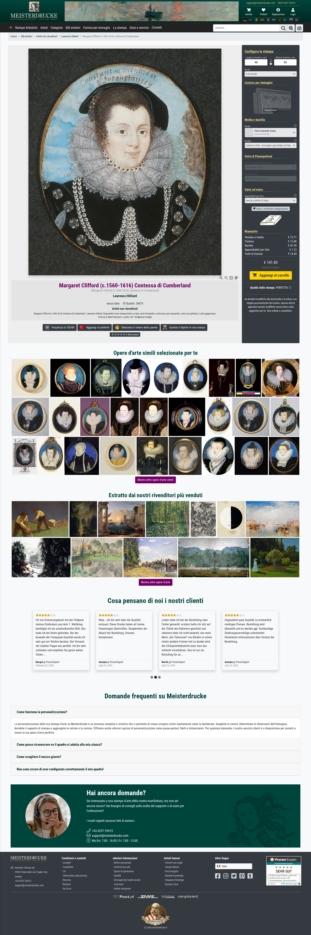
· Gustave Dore (171, 884)
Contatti (157, 27)
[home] (11, 27)
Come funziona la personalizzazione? (42, 712)
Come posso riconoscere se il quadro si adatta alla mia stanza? (59, 744)
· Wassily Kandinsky (173, 875)
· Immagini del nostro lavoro (127, 880)
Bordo (247, 69)
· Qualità (117, 875)
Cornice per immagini (96, 28)
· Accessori (118, 884)
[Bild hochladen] (299, 28)
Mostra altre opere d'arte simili (155, 480)
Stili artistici (73, 28)
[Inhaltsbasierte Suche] (291, 28)
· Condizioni (67, 867)
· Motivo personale (122, 862)
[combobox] (271, 74)
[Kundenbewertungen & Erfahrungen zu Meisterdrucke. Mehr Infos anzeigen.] (283, 870)
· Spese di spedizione (123, 871)
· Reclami (66, 884)
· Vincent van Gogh (173, 862)
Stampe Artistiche (26, 28)
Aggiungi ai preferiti (96, 327)
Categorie (57, 28)
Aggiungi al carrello (273, 275)
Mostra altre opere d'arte (155, 582)
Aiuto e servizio (139, 28)
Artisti (44, 28)
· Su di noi (66, 888)
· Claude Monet (171, 867)
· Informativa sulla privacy (74, 875)
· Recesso (66, 880)
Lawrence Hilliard (69, 36)
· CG (64, 871)
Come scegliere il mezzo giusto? (39, 757)
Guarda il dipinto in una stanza (186, 327)
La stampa (120, 28)
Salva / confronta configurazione (272, 208)
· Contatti (66, 862)
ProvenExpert (53, 662)
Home (14, 36)
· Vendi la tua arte (121, 867)
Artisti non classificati (46, 36)
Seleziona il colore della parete (138, 327)
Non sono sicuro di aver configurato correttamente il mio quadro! (60, 769)
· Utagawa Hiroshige (174, 880)
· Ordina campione (122, 888)
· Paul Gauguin (171, 871)
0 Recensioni (132, 334)
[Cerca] (283, 28)
